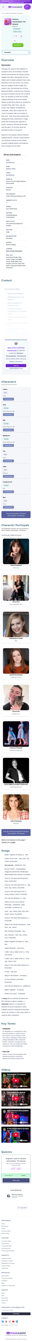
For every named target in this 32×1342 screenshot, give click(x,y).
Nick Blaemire (17, 29)
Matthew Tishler (17, 31)
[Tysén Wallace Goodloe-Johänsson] (16, 770)
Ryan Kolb (16, 711)
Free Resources (5, 1248)
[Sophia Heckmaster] (16, 661)
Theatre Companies (7, 1278)
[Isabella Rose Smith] (16, 624)
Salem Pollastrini (16, 565)
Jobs (2, 1295)
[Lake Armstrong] (16, 807)
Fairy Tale (6, 1051)
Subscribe (16, 1313)
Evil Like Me (9, 865)
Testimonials (4, 1268)
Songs (3, 1228)
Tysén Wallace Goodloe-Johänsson (16, 784)
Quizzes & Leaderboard (8, 1285)
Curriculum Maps (6, 1241)
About (3, 1293)
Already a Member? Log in (16, 368)
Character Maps (5, 1231)
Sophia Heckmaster (16, 675)
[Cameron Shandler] (16, 734)
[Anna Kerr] (16, 588)
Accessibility (4, 1325)
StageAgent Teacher (7, 1261)
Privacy (16, 1325)
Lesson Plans (5, 1243)
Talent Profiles (5, 1233)
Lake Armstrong (16, 821)
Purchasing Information (7, 1250)
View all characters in (16, 514)
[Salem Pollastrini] (16, 551)
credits (13, 842)
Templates (4, 1280)
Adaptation (6, 1028)
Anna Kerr (16, 602)
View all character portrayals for (16, 832)
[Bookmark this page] (21, 36)
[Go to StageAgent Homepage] (16, 1333)
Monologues (4, 1226)
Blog (2, 1283)
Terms (11, 1325)
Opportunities (5, 1275)
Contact (3, 1303)
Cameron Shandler (16, 748)
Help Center (4, 1300)
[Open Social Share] (14, 40)
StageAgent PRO (6, 1258)
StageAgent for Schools (8, 1263)
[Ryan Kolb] (16, 697)
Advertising (4, 1298)
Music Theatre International (14, 251)
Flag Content (23, 1207)
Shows (3, 13)
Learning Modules (6, 1246)
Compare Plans (5, 1265)
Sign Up (16, 365)
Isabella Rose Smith (16, 638)
